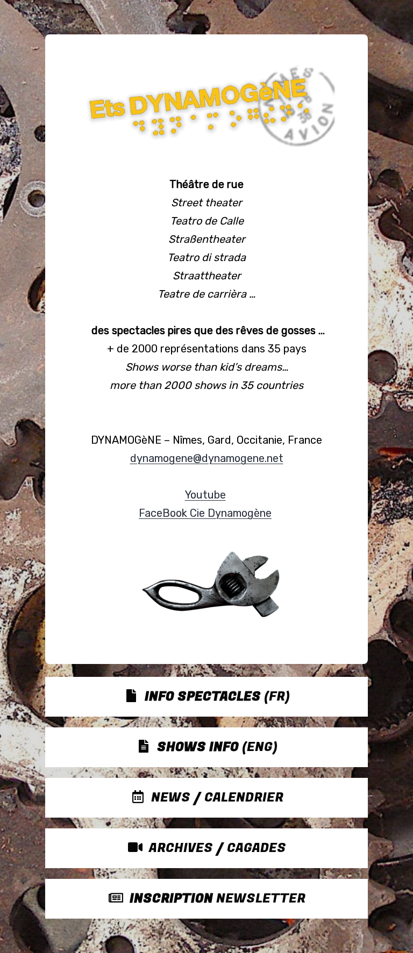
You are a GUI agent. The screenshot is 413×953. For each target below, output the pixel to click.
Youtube (205, 494)
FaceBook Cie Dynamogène (205, 513)
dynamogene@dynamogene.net (206, 458)
